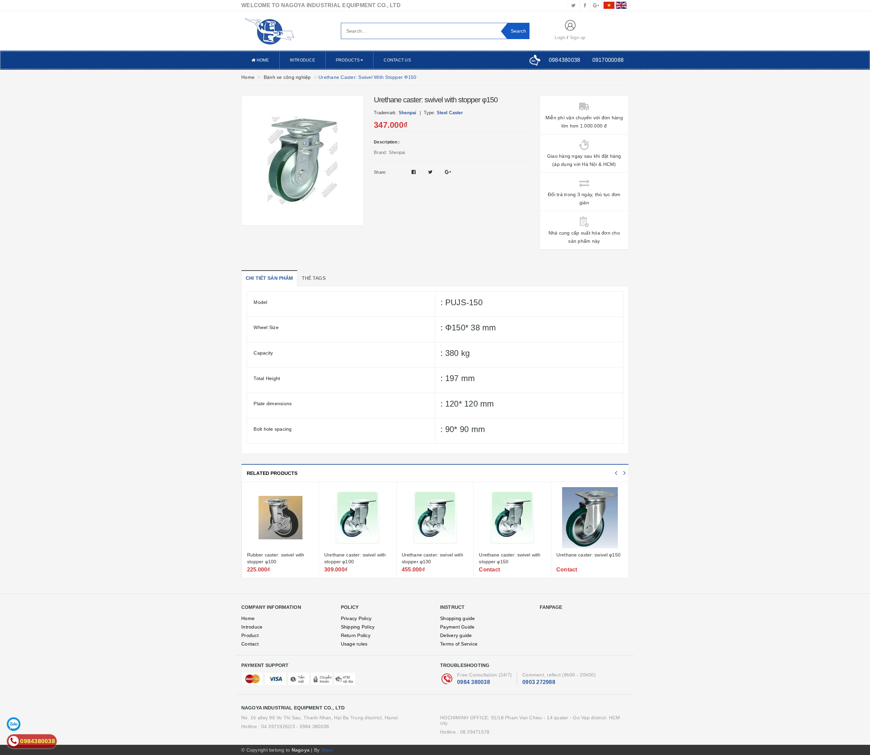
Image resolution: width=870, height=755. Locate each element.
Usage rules (354, 644)
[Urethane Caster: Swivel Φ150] (590, 517)
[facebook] (584, 5)
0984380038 (564, 60)
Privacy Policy (356, 618)
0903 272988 (538, 682)
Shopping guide (457, 618)
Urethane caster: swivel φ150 (588, 554)
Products (348, 60)
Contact (250, 644)
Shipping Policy (358, 627)
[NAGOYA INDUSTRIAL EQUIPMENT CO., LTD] (286, 31)
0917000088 (608, 60)
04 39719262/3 (278, 726)
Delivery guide (456, 635)
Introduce (302, 60)
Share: (380, 172)
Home (262, 60)
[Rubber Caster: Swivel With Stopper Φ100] (280, 517)
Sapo (327, 750)
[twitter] (573, 5)
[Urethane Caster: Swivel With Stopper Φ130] (435, 517)
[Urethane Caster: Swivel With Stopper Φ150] (512, 517)
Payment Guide (457, 627)
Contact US (397, 60)
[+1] (448, 172)
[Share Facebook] (414, 172)
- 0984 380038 (312, 726)
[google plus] (596, 5)
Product (250, 635)
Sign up (578, 37)
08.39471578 (475, 732)
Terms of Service (458, 644)
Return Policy (355, 635)
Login (560, 37)
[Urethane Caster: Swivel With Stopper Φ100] (357, 517)
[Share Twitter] (431, 172)
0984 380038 (473, 682)
